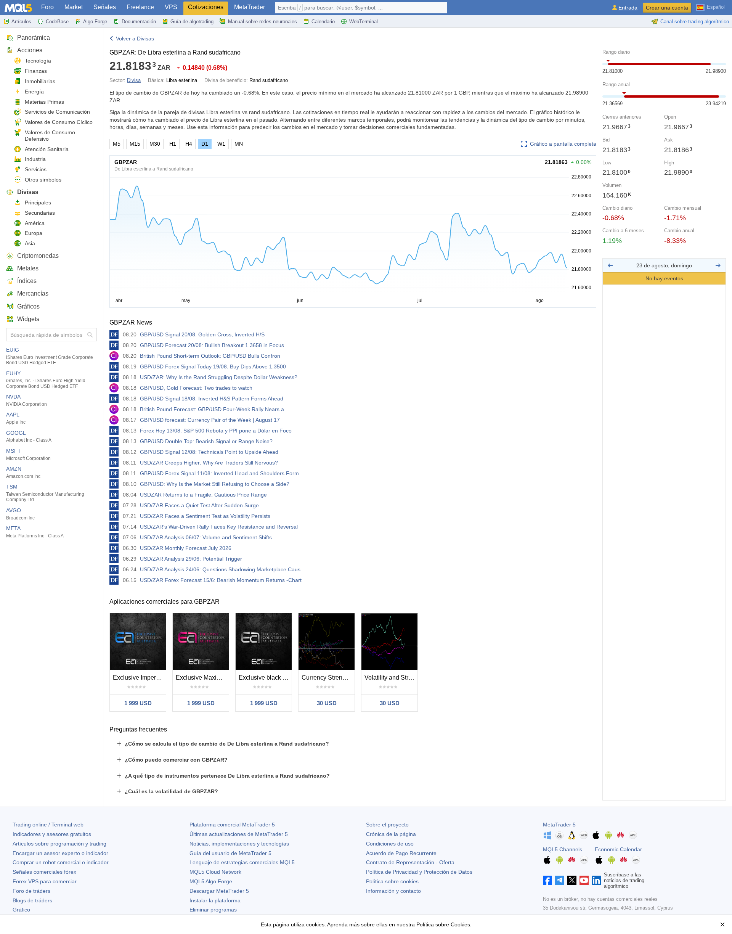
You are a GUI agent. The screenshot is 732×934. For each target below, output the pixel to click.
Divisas (28, 192)
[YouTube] (584, 880)
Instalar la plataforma (215, 900)
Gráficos (28, 306)
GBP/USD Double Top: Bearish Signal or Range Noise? (206, 441)
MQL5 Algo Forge (210, 881)
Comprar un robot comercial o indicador (61, 862)
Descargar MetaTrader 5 (219, 891)
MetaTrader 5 (559, 824)
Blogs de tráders (32, 900)
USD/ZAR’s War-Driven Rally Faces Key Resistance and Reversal (219, 527)
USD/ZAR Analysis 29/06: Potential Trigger (191, 559)
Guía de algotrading (192, 21)
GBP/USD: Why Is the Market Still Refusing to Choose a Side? (214, 484)
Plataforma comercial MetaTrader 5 (232, 824)
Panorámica (33, 37)
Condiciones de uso (390, 844)
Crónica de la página (391, 834)
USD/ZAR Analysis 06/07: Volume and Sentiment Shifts (206, 537)
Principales (38, 202)
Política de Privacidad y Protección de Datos (419, 872)
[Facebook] (547, 880)
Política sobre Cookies (443, 924)
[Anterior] (610, 265)
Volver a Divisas (135, 38)
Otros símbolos (43, 180)
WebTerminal (363, 21)
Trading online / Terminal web (48, 824)
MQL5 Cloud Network (215, 872)
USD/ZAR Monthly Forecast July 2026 (185, 548)
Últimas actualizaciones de (238, 834)
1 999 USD (138, 703)
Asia (30, 243)
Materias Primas (44, 102)
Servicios (36, 169)
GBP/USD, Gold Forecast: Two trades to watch (196, 388)
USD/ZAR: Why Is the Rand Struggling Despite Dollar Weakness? (218, 377)
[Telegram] (559, 880)
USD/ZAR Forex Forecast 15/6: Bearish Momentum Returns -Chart (221, 580)
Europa (33, 233)
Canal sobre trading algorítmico (694, 21)
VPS (171, 7)
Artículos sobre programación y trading (59, 844)
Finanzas (36, 71)
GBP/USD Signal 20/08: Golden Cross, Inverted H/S (202, 334)
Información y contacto (393, 891)
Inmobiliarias (40, 81)
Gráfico (21, 910)
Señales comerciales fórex (44, 872)
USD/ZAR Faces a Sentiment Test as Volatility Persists (205, 516)
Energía (34, 91)
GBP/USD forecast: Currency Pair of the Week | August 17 (210, 420)
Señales (104, 7)
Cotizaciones (205, 7)
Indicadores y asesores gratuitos (52, 834)
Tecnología (38, 61)
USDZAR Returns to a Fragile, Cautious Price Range (203, 495)
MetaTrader (249, 7)
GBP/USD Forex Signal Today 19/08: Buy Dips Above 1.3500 (213, 366)
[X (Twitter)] (571, 880)
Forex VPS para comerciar (45, 881)
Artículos (21, 21)
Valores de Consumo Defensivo (50, 135)
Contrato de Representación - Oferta (410, 862)
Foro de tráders (31, 891)
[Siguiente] (717, 265)
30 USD (327, 703)
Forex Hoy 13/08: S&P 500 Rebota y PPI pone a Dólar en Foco (216, 431)
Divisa (134, 80)
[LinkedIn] (596, 880)
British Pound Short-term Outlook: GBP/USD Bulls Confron (210, 356)
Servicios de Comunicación (57, 112)
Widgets (28, 319)
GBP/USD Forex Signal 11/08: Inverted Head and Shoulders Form (219, 473)
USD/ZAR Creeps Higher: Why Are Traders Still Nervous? (209, 463)
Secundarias (40, 213)
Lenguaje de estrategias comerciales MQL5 (242, 862)
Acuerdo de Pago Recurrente (401, 853)
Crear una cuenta (667, 8)
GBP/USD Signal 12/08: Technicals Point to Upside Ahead (209, 452)
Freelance (140, 7)
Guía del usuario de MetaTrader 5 (230, 853)
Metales (28, 268)
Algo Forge (95, 21)
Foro (47, 7)
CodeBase (57, 21)
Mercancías (32, 293)
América (35, 223)
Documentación (139, 21)
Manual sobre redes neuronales (262, 21)
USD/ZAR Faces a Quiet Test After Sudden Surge (199, 505)
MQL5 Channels (562, 849)
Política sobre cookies (392, 881)
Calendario (323, 21)
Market (73, 7)
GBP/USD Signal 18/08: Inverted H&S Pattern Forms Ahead (211, 398)
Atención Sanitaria (47, 149)
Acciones (29, 50)
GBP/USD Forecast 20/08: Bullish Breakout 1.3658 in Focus (212, 345)
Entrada (627, 8)
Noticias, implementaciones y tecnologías (239, 844)
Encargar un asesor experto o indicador (60, 853)
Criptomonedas (38, 255)
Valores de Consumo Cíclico (59, 122)
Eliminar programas (213, 910)
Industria (35, 159)
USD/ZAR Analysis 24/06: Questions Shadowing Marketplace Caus (220, 569)
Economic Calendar (618, 849)
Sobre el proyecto (387, 824)
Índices (27, 281)
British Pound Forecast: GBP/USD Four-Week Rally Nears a (212, 409)
